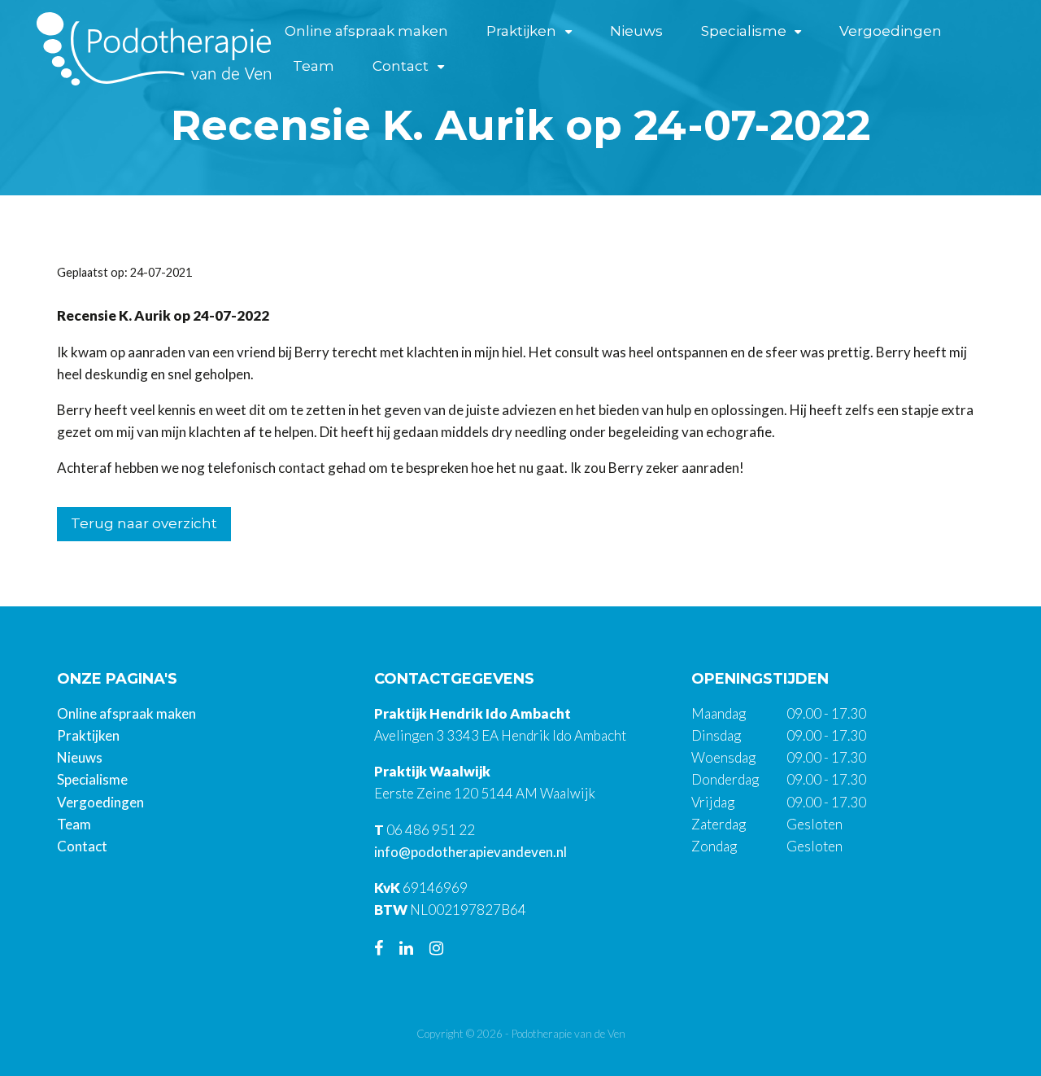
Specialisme (743, 31)
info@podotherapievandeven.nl (470, 851)
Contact (400, 66)
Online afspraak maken (366, 31)
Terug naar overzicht (144, 523)
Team (313, 66)
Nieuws (636, 31)
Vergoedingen (890, 31)
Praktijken (521, 31)
